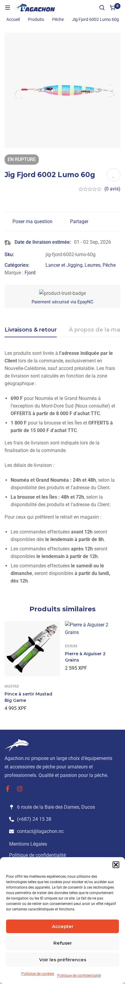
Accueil (13, 19)
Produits (36, 19)
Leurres (92, 265)
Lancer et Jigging (64, 265)
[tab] (31, 330)
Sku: (9, 254)
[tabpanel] (62, 469)
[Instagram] (20, 789)
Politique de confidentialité (79, 975)
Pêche (58, 19)
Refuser (62, 943)
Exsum (71, 646)
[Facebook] (8, 789)
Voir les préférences (62, 960)
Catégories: (17, 265)
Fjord (30, 273)
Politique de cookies (37, 974)
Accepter (62, 926)
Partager (79, 221)
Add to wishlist (113, 175)
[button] (116, 865)
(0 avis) (112, 189)
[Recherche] (101, 8)
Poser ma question (32, 221)
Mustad (12, 686)
